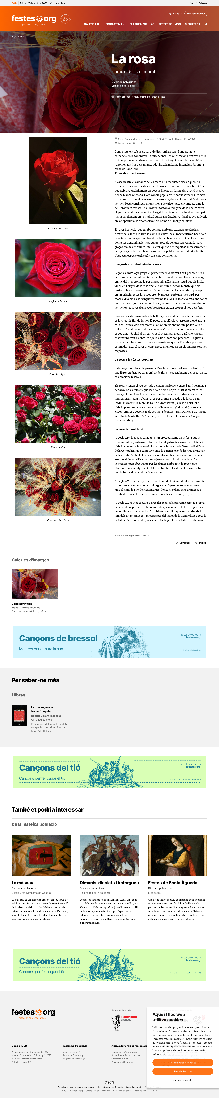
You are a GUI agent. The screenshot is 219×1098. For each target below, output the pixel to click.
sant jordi (121, 96)
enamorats (144, 96)
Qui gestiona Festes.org (73, 1058)
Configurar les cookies (183, 1080)
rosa (136, 96)
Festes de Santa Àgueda (172, 882)
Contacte (153, 1090)
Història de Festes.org (72, 1055)
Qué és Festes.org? (71, 1051)
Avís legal (106, 1090)
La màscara (23, 882)
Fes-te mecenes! (196, 13)
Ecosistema (114, 24)
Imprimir (202, 543)
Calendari (91, 24)
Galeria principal (22, 603)
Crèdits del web (92, 1090)
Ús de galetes (140, 1090)
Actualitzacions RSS (21, 1061)
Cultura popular (142, 24)
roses (130, 96)
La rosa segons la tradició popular (42, 709)
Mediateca (192, 24)
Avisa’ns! (146, 535)
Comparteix (184, 543)
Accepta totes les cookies (183, 1062)
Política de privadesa (122, 1090)
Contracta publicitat (121, 1058)
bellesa (161, 96)
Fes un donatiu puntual (122, 1061)
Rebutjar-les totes (183, 1071)
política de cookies (174, 1050)
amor (154, 96)
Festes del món (170, 24)
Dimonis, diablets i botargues (109, 882)
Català (175, 14)
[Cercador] (206, 24)
